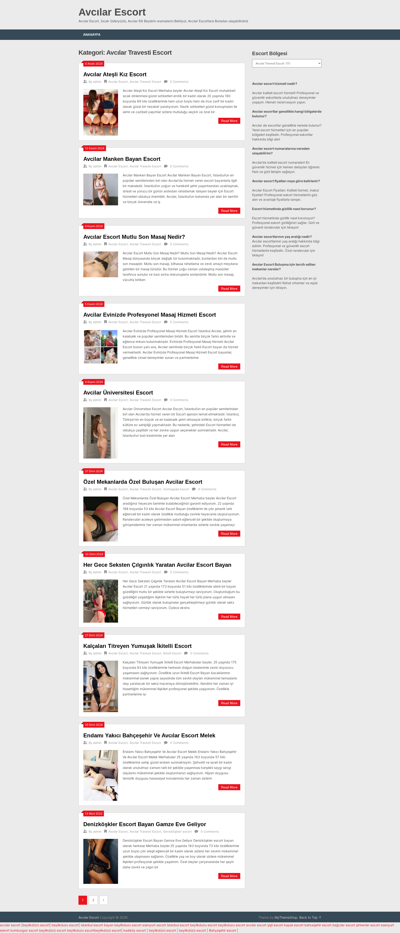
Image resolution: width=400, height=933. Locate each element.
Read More (229, 121)
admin (97, 81)
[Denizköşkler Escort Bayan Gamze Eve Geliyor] (100, 861)
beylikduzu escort (65, 925)
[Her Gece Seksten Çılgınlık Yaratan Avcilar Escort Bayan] (100, 600)
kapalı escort (293, 925)
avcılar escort (10, 925)
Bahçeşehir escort (222, 930)
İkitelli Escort (172, 653)
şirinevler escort (368, 925)
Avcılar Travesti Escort (145, 81)
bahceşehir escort (317, 925)
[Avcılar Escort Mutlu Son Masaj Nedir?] (100, 263)
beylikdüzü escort (36, 925)
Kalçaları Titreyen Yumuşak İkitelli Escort (137, 646)
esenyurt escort (154, 925)
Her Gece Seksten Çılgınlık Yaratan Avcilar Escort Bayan (157, 565)
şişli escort (275, 925)
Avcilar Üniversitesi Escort (118, 392)
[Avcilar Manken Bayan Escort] (100, 188)
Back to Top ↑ (310, 917)
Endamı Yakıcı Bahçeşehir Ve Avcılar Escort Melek (149, 735)
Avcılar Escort (112, 12)
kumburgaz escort (24, 930)
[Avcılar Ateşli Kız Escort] (100, 112)
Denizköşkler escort (177, 831)
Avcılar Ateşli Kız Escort (115, 74)
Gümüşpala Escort (176, 489)
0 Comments (179, 81)
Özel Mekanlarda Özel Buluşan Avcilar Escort (142, 482)
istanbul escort (178, 925)
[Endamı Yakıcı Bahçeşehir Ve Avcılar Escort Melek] (100, 775)
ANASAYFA (91, 34)
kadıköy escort (134, 930)
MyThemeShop (286, 917)
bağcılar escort (343, 925)
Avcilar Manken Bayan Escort (121, 159)
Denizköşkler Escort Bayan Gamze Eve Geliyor (144, 824)
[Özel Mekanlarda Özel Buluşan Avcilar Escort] (100, 518)
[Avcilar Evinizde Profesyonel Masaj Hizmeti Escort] (100, 346)
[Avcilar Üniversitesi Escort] (100, 432)
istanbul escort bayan (97, 925)
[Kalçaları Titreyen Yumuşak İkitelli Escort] (100, 685)
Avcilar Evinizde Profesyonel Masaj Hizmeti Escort (149, 315)
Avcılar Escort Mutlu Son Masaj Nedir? (134, 237)
